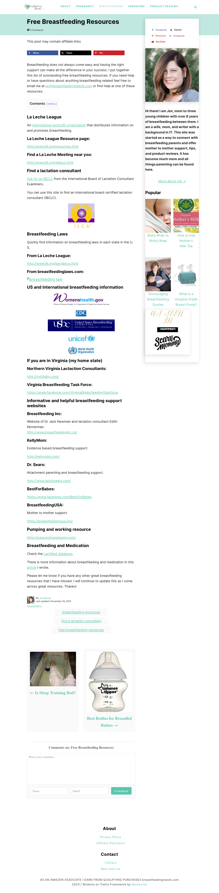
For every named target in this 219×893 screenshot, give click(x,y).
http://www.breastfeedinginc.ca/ (52, 432)
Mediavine (139, 884)
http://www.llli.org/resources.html (52, 146)
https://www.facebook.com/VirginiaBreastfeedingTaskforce (72, 392)
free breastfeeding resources (81, 630)
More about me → (172, 181)
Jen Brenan (45, 598)
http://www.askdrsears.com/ (49, 481)
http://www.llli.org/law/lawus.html (52, 263)
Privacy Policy (110, 837)
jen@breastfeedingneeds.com (68, 86)
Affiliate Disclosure (110, 843)
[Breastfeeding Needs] (34, 7)
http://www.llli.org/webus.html (50, 162)
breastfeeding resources (81, 612)
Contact (111, 862)
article (31, 567)
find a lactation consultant (81, 621)
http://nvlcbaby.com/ (43, 376)
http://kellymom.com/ (43, 456)
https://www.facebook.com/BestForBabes (59, 497)
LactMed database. (58, 554)
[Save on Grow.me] (29, 59)
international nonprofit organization (59, 125)
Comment (121, 791)
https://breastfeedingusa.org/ (50, 521)
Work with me (111, 869)
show (51, 103)
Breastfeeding (34, 606)
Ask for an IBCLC (40, 179)
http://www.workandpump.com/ (51, 537)
